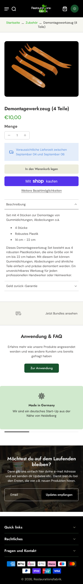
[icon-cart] (65, 9)
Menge (10, 126)
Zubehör (32, 23)
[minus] (9, 135)
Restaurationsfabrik (47, 579)
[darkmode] (75, 9)
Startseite (13, 23)
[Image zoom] (41, 69)
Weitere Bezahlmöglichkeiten (41, 191)
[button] (41, 169)
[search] (14, 8)
